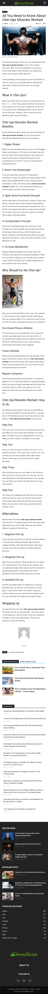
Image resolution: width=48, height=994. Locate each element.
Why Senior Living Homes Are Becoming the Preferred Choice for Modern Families (23, 782)
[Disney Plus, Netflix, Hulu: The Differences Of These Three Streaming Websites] (7, 886)
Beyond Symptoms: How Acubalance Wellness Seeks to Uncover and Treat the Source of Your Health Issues (23, 791)
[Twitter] (30, 981)
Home (4, 8)
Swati (6, 23)
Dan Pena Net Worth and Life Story (28, 844)
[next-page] (7, 699)
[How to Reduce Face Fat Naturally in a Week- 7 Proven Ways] (7, 691)
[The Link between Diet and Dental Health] (7, 681)
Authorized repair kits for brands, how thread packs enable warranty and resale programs (24, 736)
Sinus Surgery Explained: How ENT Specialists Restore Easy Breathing (23, 727)
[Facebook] (18, 981)
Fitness (10, 8)
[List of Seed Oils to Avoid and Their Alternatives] (7, 670)
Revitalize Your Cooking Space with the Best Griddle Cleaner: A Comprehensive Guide (22, 754)
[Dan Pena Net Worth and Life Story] (7, 847)
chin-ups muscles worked (16, 652)
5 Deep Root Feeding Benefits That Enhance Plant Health (24, 711)
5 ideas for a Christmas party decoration (30, 872)
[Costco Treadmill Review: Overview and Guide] (7, 896)
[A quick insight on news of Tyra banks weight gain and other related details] (7, 857)
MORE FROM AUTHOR (28, 662)
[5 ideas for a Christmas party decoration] (7, 875)
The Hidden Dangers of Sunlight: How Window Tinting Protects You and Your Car (22, 763)
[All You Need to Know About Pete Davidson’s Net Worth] (7, 836)
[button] (3, 3)
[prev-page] (3, 699)
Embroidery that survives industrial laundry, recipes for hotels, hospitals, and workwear (23, 745)
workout (9, 104)
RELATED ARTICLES (11, 662)
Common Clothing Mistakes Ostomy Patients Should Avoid (25, 718)
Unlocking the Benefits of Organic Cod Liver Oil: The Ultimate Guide (22, 773)
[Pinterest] (24, 981)
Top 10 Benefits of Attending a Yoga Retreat (19, 809)
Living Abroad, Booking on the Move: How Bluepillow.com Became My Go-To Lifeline (23, 800)
